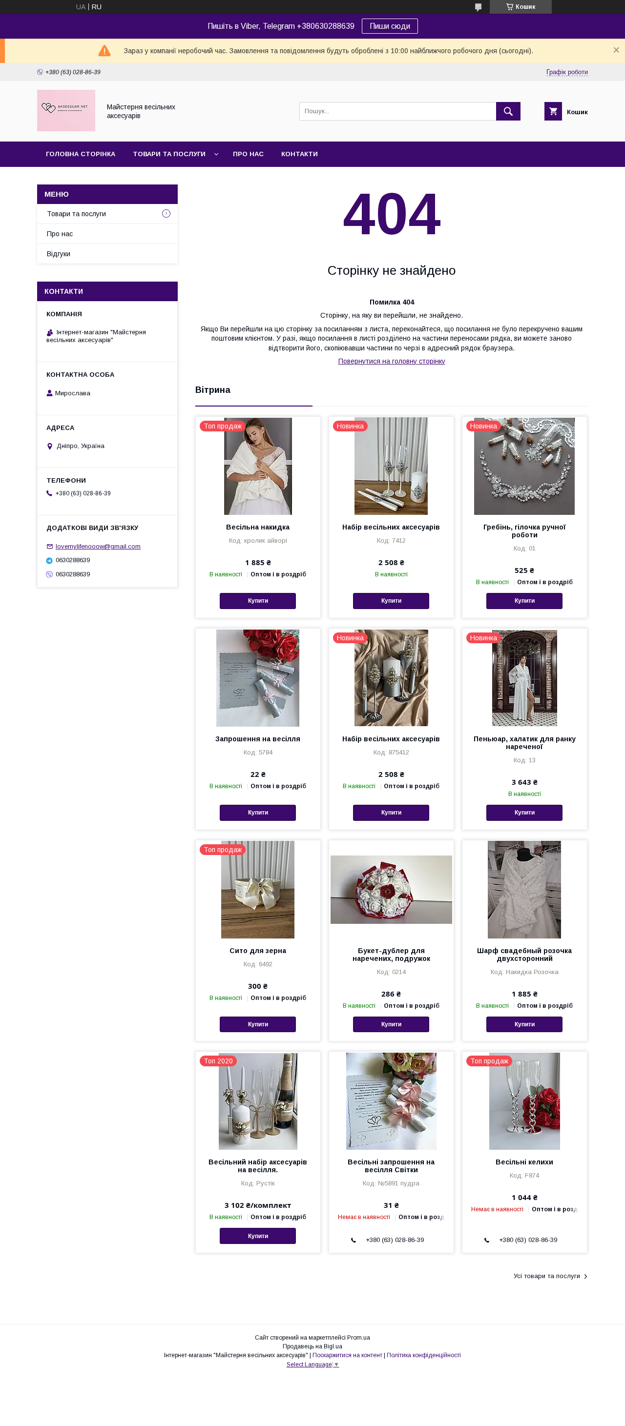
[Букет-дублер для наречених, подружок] (391, 889)
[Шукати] (508, 111)
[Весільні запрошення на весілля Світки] (391, 1100)
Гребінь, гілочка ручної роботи (524, 531)
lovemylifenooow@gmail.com (98, 546)
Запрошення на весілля (257, 739)
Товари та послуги (169, 154)
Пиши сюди (390, 26)
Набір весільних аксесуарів (391, 527)
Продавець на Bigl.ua (312, 1346)
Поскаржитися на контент (347, 1355)
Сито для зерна (257, 951)
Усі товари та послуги (547, 1276)
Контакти (299, 154)
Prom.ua (358, 1337)
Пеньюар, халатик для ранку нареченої (525, 743)
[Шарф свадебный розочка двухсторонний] (524, 889)
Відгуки (58, 254)
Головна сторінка (80, 154)
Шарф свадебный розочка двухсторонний (524, 954)
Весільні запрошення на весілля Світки (391, 1166)
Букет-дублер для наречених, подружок (391, 954)
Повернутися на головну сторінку (391, 361)
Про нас (248, 154)
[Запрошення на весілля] (258, 677)
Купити (258, 600)
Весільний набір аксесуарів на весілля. (257, 1166)
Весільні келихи (524, 1162)
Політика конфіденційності (424, 1355)
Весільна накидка (258, 527)
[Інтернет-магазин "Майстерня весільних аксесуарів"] (66, 129)
